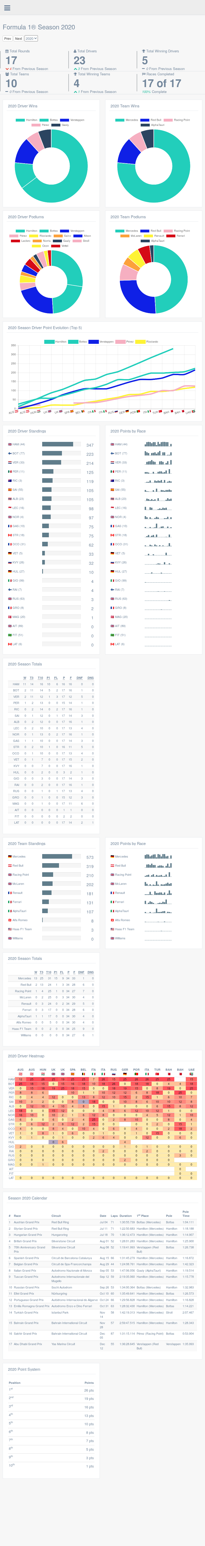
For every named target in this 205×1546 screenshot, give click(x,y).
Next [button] (18, 38)
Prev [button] (7, 38)
